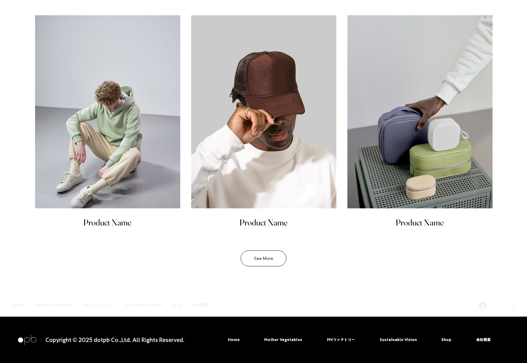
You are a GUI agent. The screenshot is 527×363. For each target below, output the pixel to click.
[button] (513, 307)
